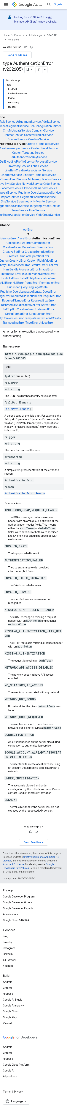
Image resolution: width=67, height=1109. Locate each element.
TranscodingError (14, 322)
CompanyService (43, 130)
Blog (5, 936)
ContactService (13, 135)
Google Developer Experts (18, 908)
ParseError (32, 283)
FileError (52, 265)
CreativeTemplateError (39, 251)
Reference (13, 39)
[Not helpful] (31, 47)
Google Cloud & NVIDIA (16, 920)
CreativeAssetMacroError (19, 247)
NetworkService (32, 183)
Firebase (8, 993)
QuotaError (49, 291)
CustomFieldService (44, 148)
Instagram (9, 948)
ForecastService (46, 161)
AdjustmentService (28, 121)
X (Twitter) (9, 959)
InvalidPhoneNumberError (38, 274)
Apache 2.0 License (13, 864)
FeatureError (39, 265)
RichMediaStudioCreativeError (20, 305)
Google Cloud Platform (16, 1064)
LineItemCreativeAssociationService (28, 170)
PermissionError (49, 283)
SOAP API (52, 35)
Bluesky (7, 942)
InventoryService (19, 166)
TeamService (20, 210)
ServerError (48, 305)
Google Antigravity (14, 1005)
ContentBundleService (38, 135)
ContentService (18, 139)
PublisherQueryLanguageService (39, 192)
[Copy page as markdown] (39, 70)
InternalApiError (11, 274)
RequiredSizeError (43, 300)
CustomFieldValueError (42, 260)
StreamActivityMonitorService (36, 201)
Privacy (18, 1091)
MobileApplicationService (44, 179)
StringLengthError (40, 314)
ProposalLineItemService (40, 188)
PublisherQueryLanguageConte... (28, 287)
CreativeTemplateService (42, 144)
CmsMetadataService (17, 130)
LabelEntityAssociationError (38, 278)
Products (19, 35)
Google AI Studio (12, 999)
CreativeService (38, 139)
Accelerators (10, 914)
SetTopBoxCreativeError (18, 309)
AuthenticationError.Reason (24, 493)
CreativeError (45, 247)
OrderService (51, 183)
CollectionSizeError (19, 243)
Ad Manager (38, 4)
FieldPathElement (17, 409)
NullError (18, 283)
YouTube (8, 965)
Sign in (58, 4)
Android (7, 981)
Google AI (8, 1070)
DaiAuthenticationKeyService (28, 157)
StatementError (44, 309)
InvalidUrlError (10, 278)
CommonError (41, 243)
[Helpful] (26, 47)
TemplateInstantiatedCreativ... (43, 318)
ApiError (28, 229)
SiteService (8, 201)
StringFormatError (16, 314)
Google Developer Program (19, 896)
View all (7, 1023)
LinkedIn (8, 954)
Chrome (7, 987)
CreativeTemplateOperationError (28, 256)
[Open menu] (6, 4)
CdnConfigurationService (46, 126)
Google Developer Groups (18, 902)
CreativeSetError (13, 251)
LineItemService (11, 175)
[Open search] (49, 4)
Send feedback (17, 55)
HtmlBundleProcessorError (20, 269)
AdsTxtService (51, 121)
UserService (37, 210)
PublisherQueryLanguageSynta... (21, 291)
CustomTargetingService (28, 152)
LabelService (39, 166)
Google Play (10, 1017)
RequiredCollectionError (26, 296)
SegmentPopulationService (38, 197)
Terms (7, 1091)
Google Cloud (10, 1011)
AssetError (24, 238)
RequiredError (52, 296)
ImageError (46, 269)
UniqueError (46, 322)
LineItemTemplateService (39, 175)
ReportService (10, 197)
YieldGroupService (48, 215)
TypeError (31, 322)
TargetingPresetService (45, 206)
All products (10, 1076)
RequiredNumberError (16, 300)
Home (6, 35)
